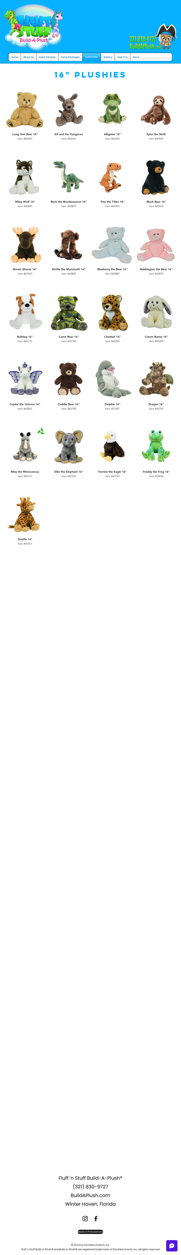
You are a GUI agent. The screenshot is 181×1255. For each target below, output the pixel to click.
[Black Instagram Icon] (85, 1218)
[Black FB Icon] (95, 1218)
